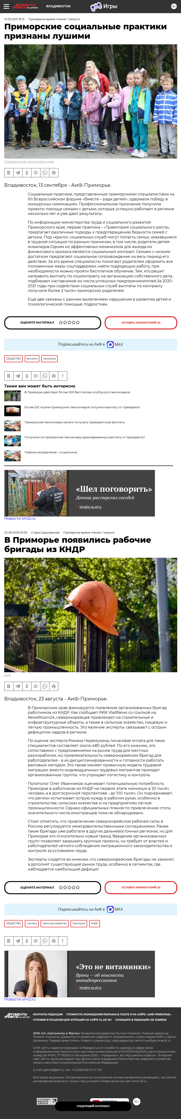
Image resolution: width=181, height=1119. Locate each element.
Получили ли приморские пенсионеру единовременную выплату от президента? (85, 437)
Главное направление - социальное (51, 452)
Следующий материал (93, 1106)
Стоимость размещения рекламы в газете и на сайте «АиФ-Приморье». (119, 1014)
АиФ (7, 675)
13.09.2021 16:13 (14, 19)
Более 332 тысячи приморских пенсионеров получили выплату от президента (82, 407)
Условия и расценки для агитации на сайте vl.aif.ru (72, 1019)
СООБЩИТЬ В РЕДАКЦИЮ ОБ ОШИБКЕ (141, 1019)
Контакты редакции (48, 1014)
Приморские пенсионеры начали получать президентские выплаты (75, 422)
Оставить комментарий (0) (141, 322)
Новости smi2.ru (20, 518)
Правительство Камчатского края (29, 161)
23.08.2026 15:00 (15, 532)
